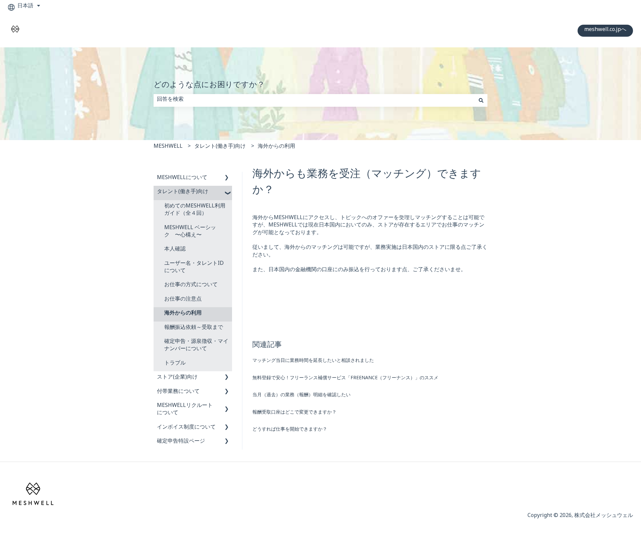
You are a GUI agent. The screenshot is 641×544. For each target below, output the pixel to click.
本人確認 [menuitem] (175, 249)
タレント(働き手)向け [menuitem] (182, 192)
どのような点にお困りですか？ (209, 86)
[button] (226, 179)
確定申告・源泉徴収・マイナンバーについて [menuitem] (196, 346)
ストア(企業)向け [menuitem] (177, 378)
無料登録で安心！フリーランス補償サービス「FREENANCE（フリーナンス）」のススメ (345, 379)
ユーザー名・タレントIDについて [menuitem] (194, 268)
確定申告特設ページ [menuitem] (181, 442)
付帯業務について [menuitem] (178, 392)
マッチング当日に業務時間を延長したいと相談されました (313, 361)
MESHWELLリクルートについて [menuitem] (185, 410)
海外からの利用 (276, 147)
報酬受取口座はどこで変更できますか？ (294, 413)
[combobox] (314, 100)
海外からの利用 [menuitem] (183, 314)
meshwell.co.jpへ (605, 30)
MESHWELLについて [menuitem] (182, 178)
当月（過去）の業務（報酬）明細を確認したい (301, 396)
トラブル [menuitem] (175, 364)
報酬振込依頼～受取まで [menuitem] (193, 328)
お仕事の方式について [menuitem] (191, 285)
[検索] (481, 100)
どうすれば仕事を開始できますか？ (289, 430)
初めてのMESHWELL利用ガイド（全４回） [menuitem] (194, 210)
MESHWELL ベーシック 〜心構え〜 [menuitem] (190, 232)
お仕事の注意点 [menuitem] (183, 300)
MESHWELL (168, 147)
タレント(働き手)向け (220, 147)
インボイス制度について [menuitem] (186, 428)
